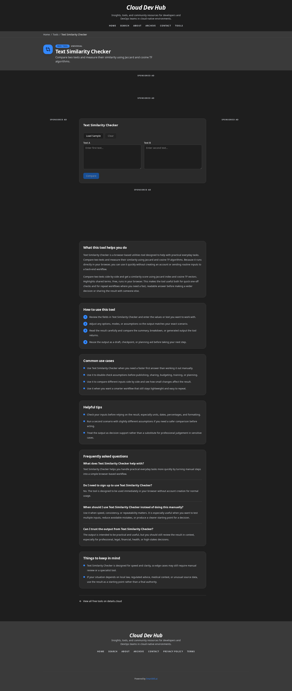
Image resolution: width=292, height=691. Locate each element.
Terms (191, 651)
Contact (165, 25)
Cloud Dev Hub (146, 7)
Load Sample (93, 135)
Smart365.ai (151, 678)
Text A (86, 143)
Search (124, 25)
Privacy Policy (173, 651)
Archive (150, 25)
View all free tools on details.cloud (102, 601)
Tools (179, 25)
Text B (147, 143)
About (137, 25)
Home (112, 25)
